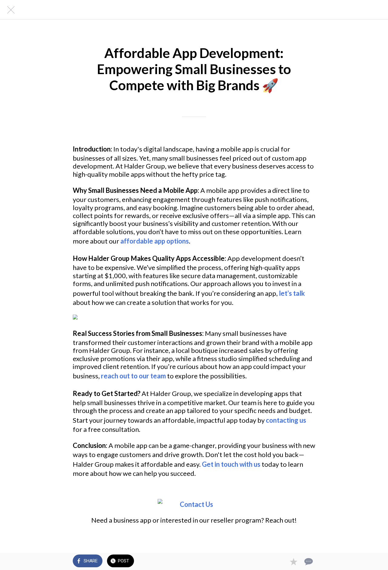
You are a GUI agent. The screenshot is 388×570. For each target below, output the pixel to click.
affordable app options (154, 241)
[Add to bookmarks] (293, 561)
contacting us (286, 420)
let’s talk (292, 293)
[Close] (9, 9)
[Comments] (308, 561)
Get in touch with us (231, 464)
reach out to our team (133, 376)
